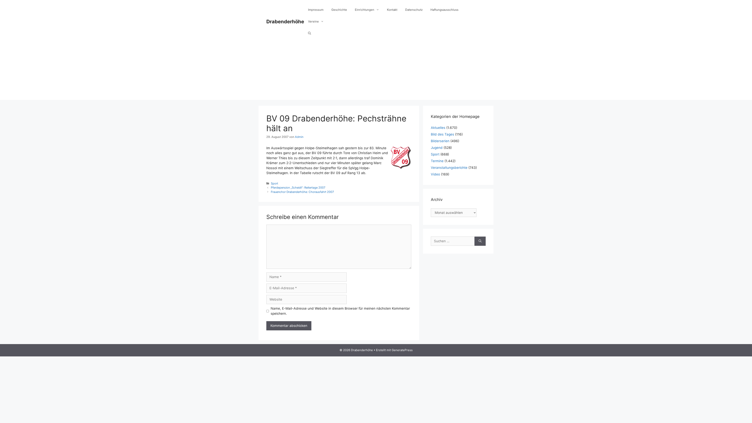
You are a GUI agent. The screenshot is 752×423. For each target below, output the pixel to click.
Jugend (437, 148)
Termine (437, 161)
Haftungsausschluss (444, 10)
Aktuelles (438, 128)
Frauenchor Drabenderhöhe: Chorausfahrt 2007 (302, 191)
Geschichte (339, 10)
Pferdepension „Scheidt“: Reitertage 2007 (298, 187)
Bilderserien (440, 141)
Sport (274, 183)
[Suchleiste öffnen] (309, 33)
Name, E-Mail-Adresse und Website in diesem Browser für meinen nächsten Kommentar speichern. (340, 310)
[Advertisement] (376, 72)
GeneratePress (402, 350)
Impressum (316, 10)
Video (435, 174)
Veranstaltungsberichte (449, 168)
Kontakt (392, 10)
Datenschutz (414, 10)
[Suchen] (480, 241)
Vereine (313, 21)
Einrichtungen (364, 10)
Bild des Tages (442, 134)
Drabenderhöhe (285, 21)
